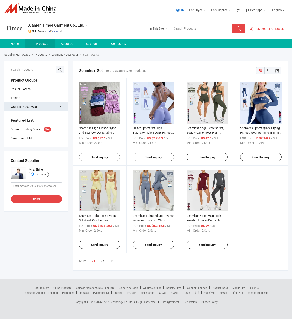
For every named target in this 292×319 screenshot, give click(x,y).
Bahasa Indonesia (258, 292)
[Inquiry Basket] (238, 10)
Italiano (118, 292)
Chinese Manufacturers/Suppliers (95, 287)
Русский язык (101, 292)
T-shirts (15, 98)
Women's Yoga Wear (24, 107)
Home (15, 44)
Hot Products (41, 287)
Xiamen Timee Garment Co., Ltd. (56, 25)
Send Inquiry (99, 157)
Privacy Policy (209, 302)
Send (36, 199)
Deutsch (131, 292)
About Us (67, 44)
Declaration (190, 302)
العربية (162, 292)
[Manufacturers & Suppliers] (31, 8)
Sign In (179, 10)
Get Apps (256, 10)
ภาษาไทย (209, 292)
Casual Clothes (21, 89)
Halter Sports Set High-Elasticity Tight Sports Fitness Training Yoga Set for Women (152, 132)
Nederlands (147, 292)
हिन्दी (197, 292)
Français (84, 292)
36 (102, 261)
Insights (254, 287)
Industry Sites (173, 287)
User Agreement (170, 302)
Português (68, 292)
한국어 (174, 292)
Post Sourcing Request (270, 29)
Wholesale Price (152, 287)
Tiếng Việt (237, 292)
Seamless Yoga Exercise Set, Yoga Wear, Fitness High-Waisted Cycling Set (205, 132)
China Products (62, 287)
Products (42, 44)
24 (93, 260)
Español (53, 292)
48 (112, 261)
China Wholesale (128, 287)
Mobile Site (238, 287)
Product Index (220, 287)
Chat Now (40, 174)
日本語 (186, 292)
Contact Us (118, 44)
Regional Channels (196, 287)
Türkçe (223, 292)
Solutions (92, 44)
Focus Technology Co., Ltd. (118, 302)
